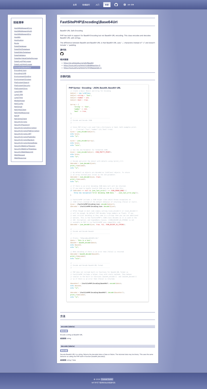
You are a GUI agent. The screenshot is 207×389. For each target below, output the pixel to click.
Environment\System (22, 79)
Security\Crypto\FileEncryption (26, 131)
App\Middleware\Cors (23, 28)
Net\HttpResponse (21, 113)
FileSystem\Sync (21, 88)
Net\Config (18, 104)
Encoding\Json (20, 70)
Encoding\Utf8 (20, 73)
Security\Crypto (20, 122)
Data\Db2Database (22, 49)
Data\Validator (20, 55)
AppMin (17, 37)
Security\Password (22, 125)
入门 (97, 5)
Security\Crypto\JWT (22, 134)
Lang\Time (18, 98)
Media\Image (19, 101)
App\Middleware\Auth (23, 31)
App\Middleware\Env (22, 34)
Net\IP (16, 116)
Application (19, 40)
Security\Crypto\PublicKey (25, 137)
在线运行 (86, 5)
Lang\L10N (18, 95)
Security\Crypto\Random (24, 140)
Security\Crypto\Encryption (25, 128)
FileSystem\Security (22, 85)
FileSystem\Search (21, 82)
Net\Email (18, 107)
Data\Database (20, 46)
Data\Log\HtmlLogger (23, 64)
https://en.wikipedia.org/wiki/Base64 (78, 63)
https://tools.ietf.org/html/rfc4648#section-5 (82, 65)
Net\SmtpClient (20, 119)
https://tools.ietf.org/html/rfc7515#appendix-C (83, 68)
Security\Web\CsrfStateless (25, 149)
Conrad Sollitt (107, 379)
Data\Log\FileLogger (22, 61)
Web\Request (19, 155)
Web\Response (20, 158)
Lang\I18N (18, 91)
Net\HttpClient (20, 110)
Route (16, 43)
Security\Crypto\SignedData (25, 143)
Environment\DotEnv (22, 76)
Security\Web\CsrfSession (24, 146)
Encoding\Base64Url (22, 67)
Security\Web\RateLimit (23, 152)
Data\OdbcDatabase (22, 52)
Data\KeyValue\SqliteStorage (26, 58)
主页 (75, 5)
